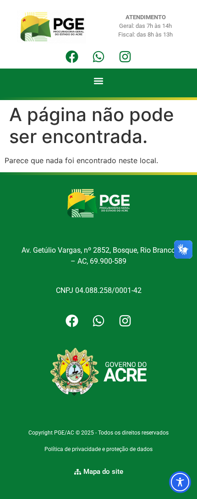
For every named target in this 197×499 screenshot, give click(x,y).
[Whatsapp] (98, 56)
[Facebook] (72, 56)
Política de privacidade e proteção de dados (98, 449)
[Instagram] (125, 56)
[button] (98, 80)
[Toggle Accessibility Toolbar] (180, 482)
